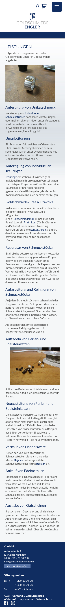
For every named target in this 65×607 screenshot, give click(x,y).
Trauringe (11, 176)
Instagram (13, 603)
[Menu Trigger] (57, 7)
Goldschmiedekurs (23, 218)
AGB (7, 595)
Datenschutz (44, 599)
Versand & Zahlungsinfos (28, 595)
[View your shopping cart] (45, 6)
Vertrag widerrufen (17, 566)
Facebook (6, 603)
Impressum (26, 599)
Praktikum (30, 222)
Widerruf (10, 599)
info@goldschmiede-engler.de (19, 561)
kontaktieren (38, 229)
